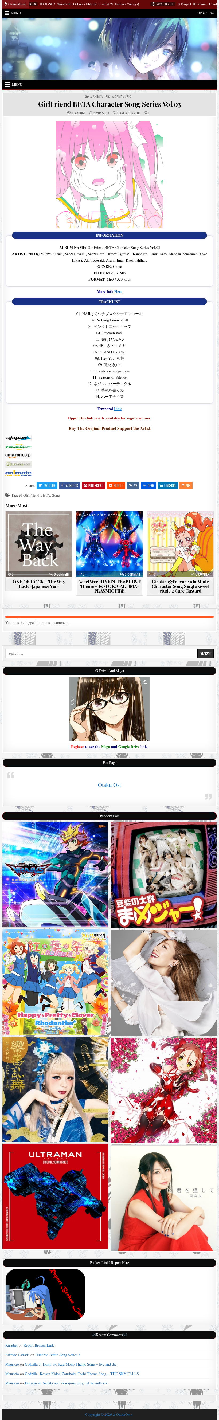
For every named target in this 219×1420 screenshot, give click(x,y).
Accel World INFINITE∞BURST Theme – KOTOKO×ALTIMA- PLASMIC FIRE (109, 586)
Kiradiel (11, 1345)
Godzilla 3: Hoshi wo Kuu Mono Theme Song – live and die (70, 1364)
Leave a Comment (129, 113)
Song (56, 495)
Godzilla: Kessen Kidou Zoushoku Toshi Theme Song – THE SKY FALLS (82, 1373)
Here (118, 291)
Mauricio (12, 1364)
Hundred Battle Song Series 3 (57, 1354)
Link (118, 408)
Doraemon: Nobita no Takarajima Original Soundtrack (66, 1383)
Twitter (49, 485)
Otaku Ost (109, 785)
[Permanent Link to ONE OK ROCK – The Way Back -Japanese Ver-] (39, 544)
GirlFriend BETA (36, 495)
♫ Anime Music (100, 96)
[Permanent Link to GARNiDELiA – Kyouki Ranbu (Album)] (55, 1089)
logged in (32, 622)
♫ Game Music (121, 96)
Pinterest (95, 485)
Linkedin (170, 485)
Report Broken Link (39, 1345)
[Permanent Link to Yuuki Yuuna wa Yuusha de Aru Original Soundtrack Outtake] (164, 1091)
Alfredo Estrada (17, 1354)
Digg (151, 485)
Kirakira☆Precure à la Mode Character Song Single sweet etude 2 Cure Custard (180, 586)
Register (77, 746)
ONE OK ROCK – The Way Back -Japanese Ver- (39, 584)
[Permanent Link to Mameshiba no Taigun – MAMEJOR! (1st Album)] (164, 875)
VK (135, 485)
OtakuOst (78, 113)
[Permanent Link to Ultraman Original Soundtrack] (55, 1196)
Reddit (118, 485)
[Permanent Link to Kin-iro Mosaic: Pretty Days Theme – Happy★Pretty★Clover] (55, 982)
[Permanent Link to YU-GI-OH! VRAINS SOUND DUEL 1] (55, 874)
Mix (188, 485)
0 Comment (62, 574)
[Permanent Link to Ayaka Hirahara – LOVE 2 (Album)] (164, 983)
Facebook (71, 485)
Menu (16, 13)
